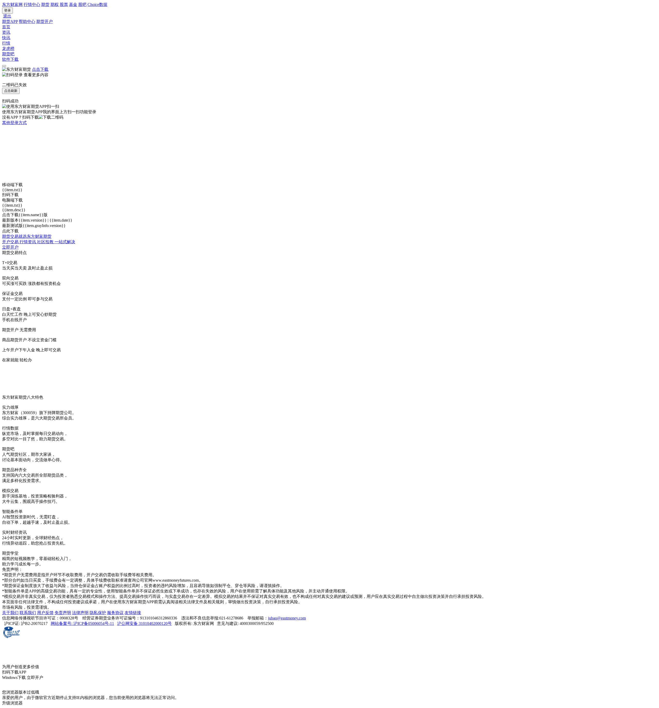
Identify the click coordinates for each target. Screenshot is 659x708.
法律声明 (80, 612)
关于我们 (10, 612)
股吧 (82, 4)
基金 (73, 4)
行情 (6, 43)
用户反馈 (45, 612)
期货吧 (8, 54)
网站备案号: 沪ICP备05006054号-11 (82, 623)
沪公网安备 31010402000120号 (144, 623)
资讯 (6, 32)
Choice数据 (97, 4)
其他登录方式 (14, 122)
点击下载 (40, 69)
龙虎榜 (8, 48)
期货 (45, 4)
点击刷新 (11, 91)
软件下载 (10, 59)
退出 (7, 16)
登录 (7, 10)
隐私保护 (98, 612)
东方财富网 (12, 4)
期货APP (10, 21)
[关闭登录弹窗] (4, 66)
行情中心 (32, 4)
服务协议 (115, 612)
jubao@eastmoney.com (287, 618)
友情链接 (133, 612)
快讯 (6, 38)
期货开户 (44, 21)
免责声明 (63, 612)
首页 (6, 27)
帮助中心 (27, 21)
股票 (64, 4)
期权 (54, 4)
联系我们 (28, 612)
